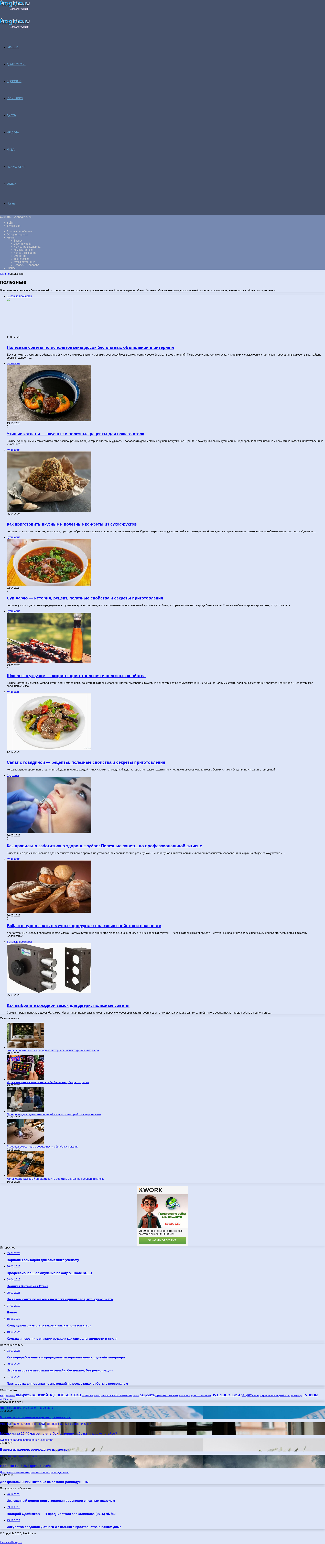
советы (273, 1395)
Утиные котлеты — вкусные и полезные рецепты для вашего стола (75, 434)
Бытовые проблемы (19, 231)
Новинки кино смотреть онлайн (25, 1466)
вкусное (11, 1396)
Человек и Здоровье (26, 265)
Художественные (24, 261)
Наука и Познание (25, 252)
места (97, 1395)
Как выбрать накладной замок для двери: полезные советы (68, 1005)
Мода (11, 149)
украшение (6, 1399)
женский (39, 1394)
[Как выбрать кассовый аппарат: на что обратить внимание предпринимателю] (25, 1175)
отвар (136, 1395)
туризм (310, 1394)
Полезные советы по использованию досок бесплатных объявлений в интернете (90, 347)
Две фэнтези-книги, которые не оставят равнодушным (44, 1482)
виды (4, 1395)
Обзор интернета (17, 234)
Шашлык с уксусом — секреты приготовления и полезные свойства (76, 675)
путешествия (225, 1394)
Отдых (11, 183)
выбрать (23, 1395)
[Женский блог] (15, 9)
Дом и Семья (16, 64)
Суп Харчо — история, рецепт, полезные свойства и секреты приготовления (85, 598)
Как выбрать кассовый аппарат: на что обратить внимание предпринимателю (55, 1178)
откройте (147, 1395)
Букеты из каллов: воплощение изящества (34, 1449)
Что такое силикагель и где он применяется (35, 1417)
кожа (75, 1394)
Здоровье (14, 81)
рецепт (246, 1395)
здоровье (59, 1394)
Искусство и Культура (27, 246)
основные (106, 1395)
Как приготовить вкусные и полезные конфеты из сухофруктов (72, 524)
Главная (5, 273)
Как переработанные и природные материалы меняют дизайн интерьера (53, 1050)
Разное (11, 268)
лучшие (87, 1395)
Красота (13, 132)
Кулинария (15, 98)
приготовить (184, 1395)
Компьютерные (23, 249)
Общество (20, 255)
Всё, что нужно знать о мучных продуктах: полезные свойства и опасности (84, 925)
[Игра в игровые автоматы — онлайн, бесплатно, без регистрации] (25, 1079)
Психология (16, 166)
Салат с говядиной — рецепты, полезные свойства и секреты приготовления (86, 762)
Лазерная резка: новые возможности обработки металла (42, 1146)
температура (296, 1396)
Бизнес (18, 240)
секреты (264, 1395)
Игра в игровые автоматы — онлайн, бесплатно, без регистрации (48, 1082)
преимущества (166, 1395)
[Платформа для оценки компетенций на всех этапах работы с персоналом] (25, 1111)
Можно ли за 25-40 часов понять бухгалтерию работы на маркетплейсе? (58, 1433)
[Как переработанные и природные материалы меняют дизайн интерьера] (25, 1047)
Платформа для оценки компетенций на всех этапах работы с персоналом (54, 1114)
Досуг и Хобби (22, 243)
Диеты (11, 115)
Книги (10, 237)
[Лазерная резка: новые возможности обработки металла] (25, 1143)
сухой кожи (283, 1395)
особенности (122, 1395)
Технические (21, 258)
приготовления (201, 1395)
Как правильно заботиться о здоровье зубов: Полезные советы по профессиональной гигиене (104, 846)
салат (255, 1395)
